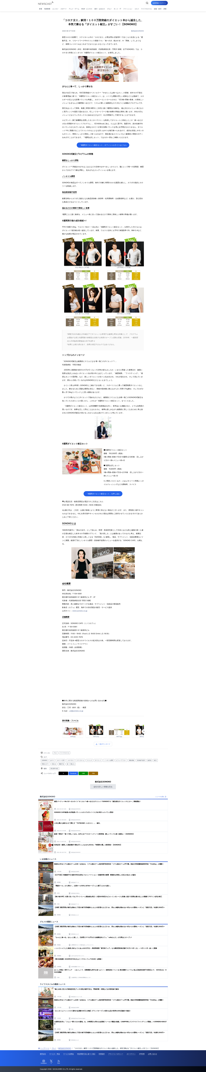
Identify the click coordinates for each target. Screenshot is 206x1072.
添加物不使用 (141, 760)
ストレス (89, 760)
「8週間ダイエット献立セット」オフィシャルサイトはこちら (103, 145)
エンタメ (55, 9)
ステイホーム (80, 760)
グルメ (109, 9)
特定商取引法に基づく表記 (86, 1054)
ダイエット (98, 760)
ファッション (127, 9)
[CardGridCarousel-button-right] (144, 731)
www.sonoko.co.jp (79, 611)
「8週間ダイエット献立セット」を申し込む (103, 494)
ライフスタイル (146, 9)
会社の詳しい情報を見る (103, 787)
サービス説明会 (68, 1054)
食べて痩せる (71, 764)
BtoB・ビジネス (86, 9)
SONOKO (44, 760)
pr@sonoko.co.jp (76, 711)
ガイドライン (131, 1054)
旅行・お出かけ (99, 9)
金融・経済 (157, 9)
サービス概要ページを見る (190, 1067)
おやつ (52, 760)
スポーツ (64, 9)
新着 (40, 9)
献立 (155, 760)
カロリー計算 (60, 760)
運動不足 (61, 764)
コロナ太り (70, 760)
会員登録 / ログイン (159, 3)
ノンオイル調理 (108, 760)
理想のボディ (45, 764)
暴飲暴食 (131, 760)
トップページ (44, 1048)
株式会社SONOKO (137, 31)
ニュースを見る (159, 796)
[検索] (147, 3)
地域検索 (47, 9)
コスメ (137, 9)
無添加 (149, 760)
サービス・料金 (54, 1054)
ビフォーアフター (121, 760)
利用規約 (102, 1054)
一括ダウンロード (104, 744)
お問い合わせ (152, 1054)
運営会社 (43, 1054)
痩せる (54, 764)
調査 (165, 9)
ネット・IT (117, 9)
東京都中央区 (54, 768)
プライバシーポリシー (115, 1054)
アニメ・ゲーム (74, 9)
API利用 (142, 1054)
